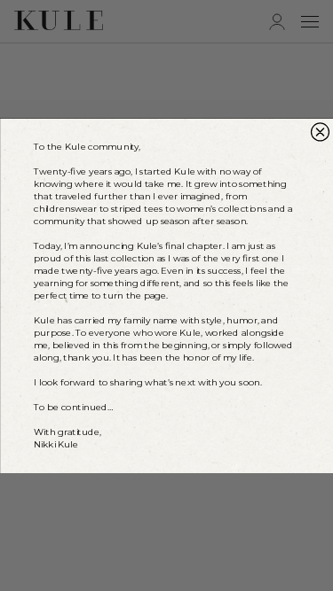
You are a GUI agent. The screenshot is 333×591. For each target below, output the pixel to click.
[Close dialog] (320, 132)
